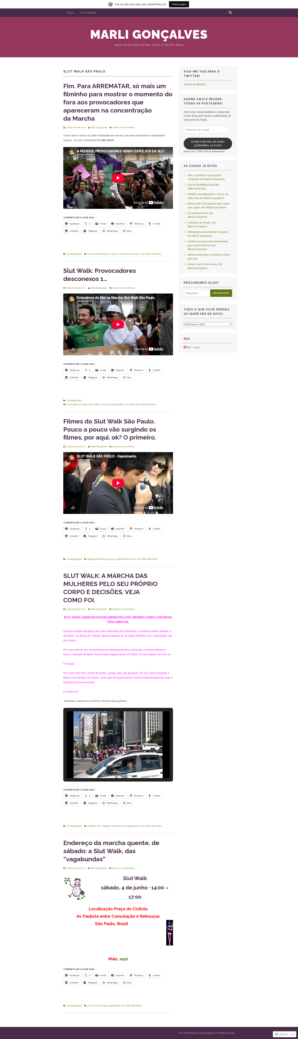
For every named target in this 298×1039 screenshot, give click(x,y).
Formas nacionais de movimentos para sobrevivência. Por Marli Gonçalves (208, 245)
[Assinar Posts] (185, 347)
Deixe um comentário (123, 127)
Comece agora (179, 4)
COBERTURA (94, 826)
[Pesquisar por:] (199, 293)
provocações (117, 404)
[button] (110, 768)
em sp (90, 1005)
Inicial (70, 13)
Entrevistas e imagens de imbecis (83, 404)
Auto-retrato (88, 13)
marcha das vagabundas (107, 1005)
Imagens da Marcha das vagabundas (121, 826)
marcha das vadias (129, 254)
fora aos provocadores (98, 254)
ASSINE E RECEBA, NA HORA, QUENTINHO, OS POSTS (208, 143)
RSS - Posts (193, 347)
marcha (115, 254)
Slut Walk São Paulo (150, 254)
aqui (124, 958)
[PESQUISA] (230, 12)
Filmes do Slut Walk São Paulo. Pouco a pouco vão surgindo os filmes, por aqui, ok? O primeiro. (109, 429)
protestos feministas (126, 559)
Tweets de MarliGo (195, 84)
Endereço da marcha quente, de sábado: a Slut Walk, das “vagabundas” (111, 851)
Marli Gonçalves (149, 34)
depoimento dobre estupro (101, 559)
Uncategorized (74, 254)
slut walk (129, 404)
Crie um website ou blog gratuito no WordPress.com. (207, 1032)
